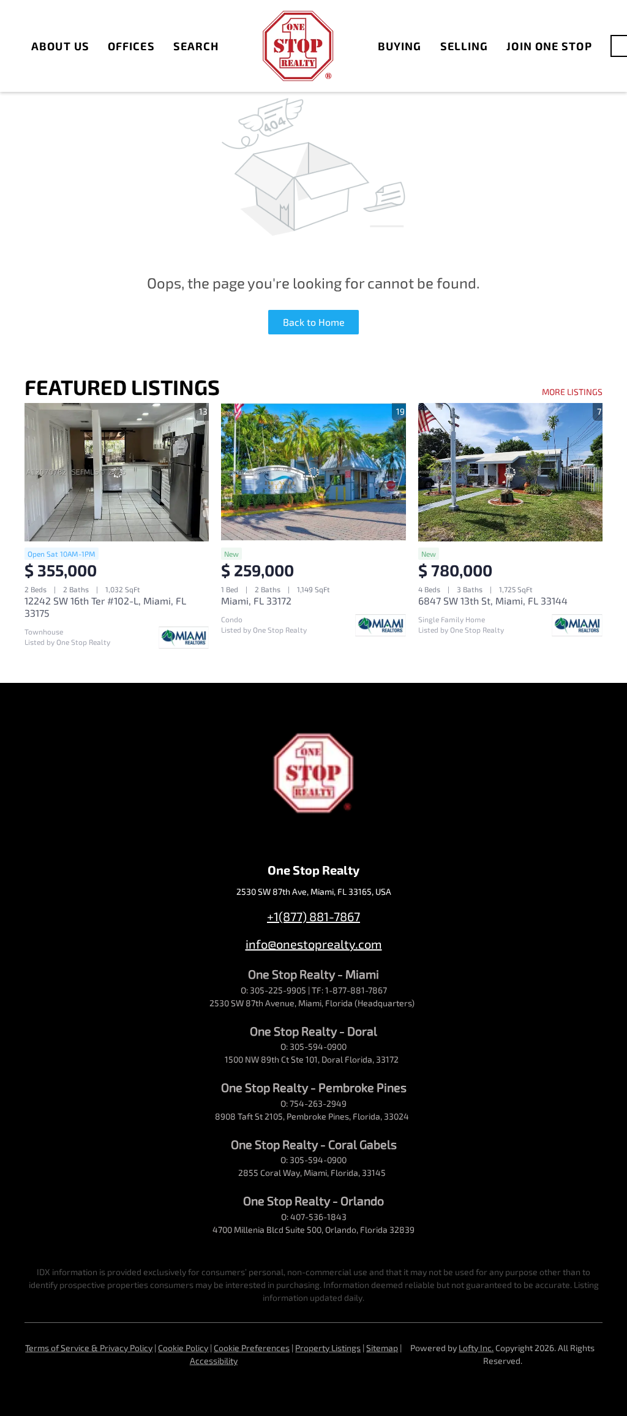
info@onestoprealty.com (314, 943)
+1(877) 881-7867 (313, 916)
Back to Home (314, 322)
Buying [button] (400, 46)
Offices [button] (131, 46)
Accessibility (214, 1360)
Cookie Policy (183, 1348)
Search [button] (196, 46)
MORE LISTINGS (572, 391)
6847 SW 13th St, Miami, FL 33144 (493, 600)
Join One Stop (548, 46)
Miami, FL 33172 (256, 600)
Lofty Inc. (476, 1348)
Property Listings (328, 1348)
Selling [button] (464, 46)
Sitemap (382, 1348)
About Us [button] (60, 46)
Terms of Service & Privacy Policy (88, 1348)
